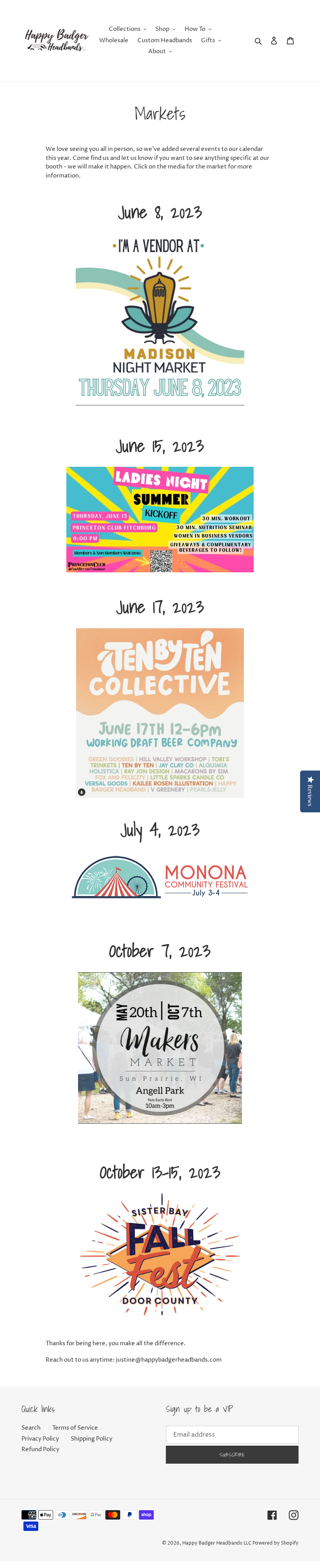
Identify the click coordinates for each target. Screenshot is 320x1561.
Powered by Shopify (275, 1543)
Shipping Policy (91, 1439)
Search (31, 1428)
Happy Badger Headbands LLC (216, 1543)
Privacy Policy (40, 1439)
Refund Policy (40, 1449)
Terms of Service (75, 1428)
